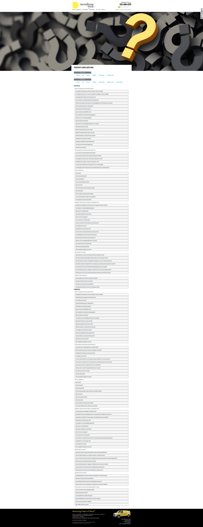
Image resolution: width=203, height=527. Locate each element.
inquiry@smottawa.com (126, 523)
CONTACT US (102, 514)
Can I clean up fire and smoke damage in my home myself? (85, 152)
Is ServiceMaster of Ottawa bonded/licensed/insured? (85, 208)
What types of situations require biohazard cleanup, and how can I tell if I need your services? (92, 257)
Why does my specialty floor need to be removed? (84, 129)
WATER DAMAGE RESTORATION (77, 515)
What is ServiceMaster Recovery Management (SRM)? (85, 489)
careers (121, 9)
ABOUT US (74, 514)
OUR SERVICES (79, 514)
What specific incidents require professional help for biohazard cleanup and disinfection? (91, 452)
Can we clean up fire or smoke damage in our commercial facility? (87, 347)
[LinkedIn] (202, 13)
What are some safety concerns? (81, 397)
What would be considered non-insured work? (83, 214)
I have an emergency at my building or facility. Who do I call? (86, 411)
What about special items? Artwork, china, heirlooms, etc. (86, 237)
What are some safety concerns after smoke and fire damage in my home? (88, 155)
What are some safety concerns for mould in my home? (85, 187)
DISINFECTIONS (110, 75)
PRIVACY (77, 516)
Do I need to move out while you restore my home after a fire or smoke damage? (89, 164)
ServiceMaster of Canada (94, 518)
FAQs (96, 514)
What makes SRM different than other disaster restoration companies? (88, 498)
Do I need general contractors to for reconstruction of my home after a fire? (89, 158)
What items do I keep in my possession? (82, 246)
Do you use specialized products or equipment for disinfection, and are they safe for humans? (92, 464)
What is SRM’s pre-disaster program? (82, 504)
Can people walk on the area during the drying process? (85, 335)
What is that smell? (79, 185)
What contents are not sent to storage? (83, 370)
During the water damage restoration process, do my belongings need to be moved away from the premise (94, 103)
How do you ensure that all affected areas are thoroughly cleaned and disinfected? (90, 467)
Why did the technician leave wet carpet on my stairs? (85, 132)
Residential (82, 72)
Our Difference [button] (92, 9)
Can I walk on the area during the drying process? (84, 144)
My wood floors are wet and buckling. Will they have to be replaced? (87, 123)
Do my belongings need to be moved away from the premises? (86, 234)
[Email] (202, 15)
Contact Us (103, 9)
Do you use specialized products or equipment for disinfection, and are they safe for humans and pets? (93, 269)
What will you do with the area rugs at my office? (84, 321)
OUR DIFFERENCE (91, 514)
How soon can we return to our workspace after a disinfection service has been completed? (91, 484)
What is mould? (78, 173)
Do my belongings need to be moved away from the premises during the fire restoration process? (92, 167)
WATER (77, 75)
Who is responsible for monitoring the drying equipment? (86, 114)
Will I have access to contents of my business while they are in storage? (88, 367)
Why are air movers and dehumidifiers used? (83, 111)
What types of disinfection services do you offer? (84, 281)
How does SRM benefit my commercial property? (84, 495)
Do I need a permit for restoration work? (83, 220)
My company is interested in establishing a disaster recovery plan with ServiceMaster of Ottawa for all (93, 414)
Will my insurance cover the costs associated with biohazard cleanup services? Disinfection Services (93, 272)
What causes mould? (79, 385)
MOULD (88, 75)
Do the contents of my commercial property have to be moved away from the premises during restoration (94, 438)
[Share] (202, 18)
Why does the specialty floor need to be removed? (84, 324)
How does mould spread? (80, 179)
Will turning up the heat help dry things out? (83, 109)
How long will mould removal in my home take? (83, 199)
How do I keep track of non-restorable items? (83, 243)
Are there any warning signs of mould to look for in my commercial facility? (89, 391)
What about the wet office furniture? (82, 338)
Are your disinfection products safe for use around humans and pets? (88, 287)
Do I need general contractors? (81, 225)
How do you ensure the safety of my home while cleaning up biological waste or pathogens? (91, 266)
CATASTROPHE (119, 82)
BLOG (98, 514)
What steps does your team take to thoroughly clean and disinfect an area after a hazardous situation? (94, 260)
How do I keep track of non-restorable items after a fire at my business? (88, 365)
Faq (97, 9)
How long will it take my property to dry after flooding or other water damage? (89, 91)
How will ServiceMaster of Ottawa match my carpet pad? (85, 135)
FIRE (83, 75)
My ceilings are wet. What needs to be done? (83, 138)
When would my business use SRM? (81, 492)
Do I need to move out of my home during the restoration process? (87, 100)
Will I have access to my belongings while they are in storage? (86, 240)
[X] (202, 11)
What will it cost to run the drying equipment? (84, 117)
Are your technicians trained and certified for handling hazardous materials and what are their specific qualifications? (96, 458)
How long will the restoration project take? (83, 228)
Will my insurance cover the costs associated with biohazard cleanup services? (89, 470)
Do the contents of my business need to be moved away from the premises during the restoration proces (94, 362)
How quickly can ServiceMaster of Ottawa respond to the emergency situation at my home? (91, 205)
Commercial (82, 79)
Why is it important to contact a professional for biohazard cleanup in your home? (90, 255)
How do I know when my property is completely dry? (84, 106)
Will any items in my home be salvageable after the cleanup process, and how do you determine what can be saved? (95, 263)
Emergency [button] (117, 9)
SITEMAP (73, 516)
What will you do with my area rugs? (82, 126)
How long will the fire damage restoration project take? (85, 353)
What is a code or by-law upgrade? (81, 217)
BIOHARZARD (101, 75)
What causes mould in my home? (81, 176)
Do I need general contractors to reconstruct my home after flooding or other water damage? (92, 94)
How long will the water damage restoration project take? (86, 97)
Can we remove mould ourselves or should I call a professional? (86, 405)
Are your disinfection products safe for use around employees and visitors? (89, 481)
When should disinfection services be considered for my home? (86, 278)
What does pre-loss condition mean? (82, 211)
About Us (74, 9)
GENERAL (94, 75)
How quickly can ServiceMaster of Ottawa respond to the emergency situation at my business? (92, 417)
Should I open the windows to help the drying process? (85, 141)
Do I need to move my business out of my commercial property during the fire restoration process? (93, 359)
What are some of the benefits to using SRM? (83, 501)
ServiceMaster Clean (85, 518)
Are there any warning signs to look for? (82, 182)
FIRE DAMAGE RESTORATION (87, 515)
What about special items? (80, 373)
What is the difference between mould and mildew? (84, 193)
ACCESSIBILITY (82, 516)
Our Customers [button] (85, 9)
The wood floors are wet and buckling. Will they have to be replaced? (87, 318)
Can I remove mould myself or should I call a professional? (86, 196)
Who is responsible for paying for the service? (84, 249)
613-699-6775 (125, 4)
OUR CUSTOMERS (85, 514)
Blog (99, 9)
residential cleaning (127, 9)
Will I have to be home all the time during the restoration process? (87, 222)
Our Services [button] (78, 9)
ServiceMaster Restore (76, 518)
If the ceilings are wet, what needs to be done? (84, 329)
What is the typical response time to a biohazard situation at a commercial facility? (90, 455)
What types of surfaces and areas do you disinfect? (85, 284)
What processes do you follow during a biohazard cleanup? (86, 461)
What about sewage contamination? (82, 120)
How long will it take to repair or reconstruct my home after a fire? (87, 161)
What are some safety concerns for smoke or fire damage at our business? (89, 350)
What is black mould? (79, 190)
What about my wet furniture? (81, 147)
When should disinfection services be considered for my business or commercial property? (91, 475)
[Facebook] (202, 9)
